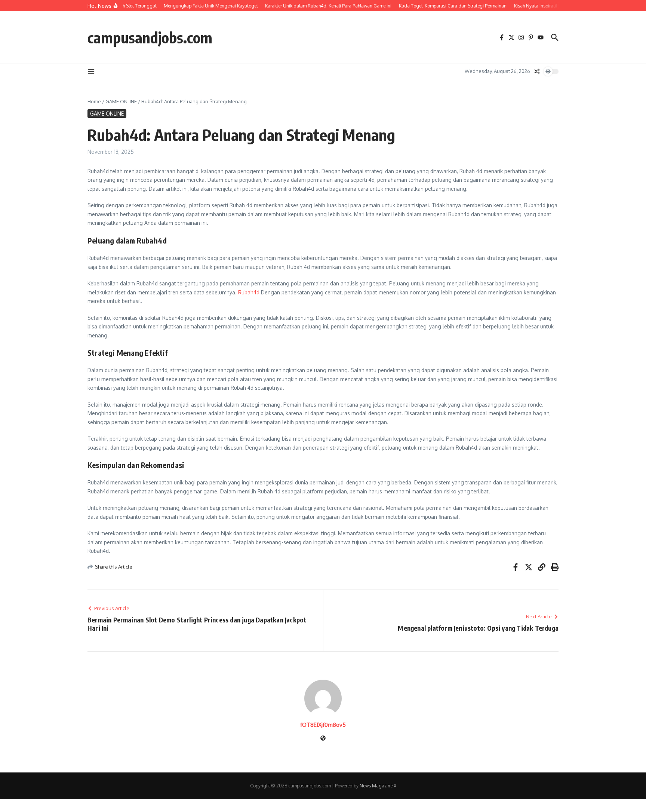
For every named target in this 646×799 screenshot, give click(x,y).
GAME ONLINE (121, 101)
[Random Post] (537, 71)
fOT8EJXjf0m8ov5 (323, 724)
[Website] (323, 738)
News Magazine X (378, 786)
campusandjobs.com (149, 37)
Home (94, 101)
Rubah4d (248, 292)
